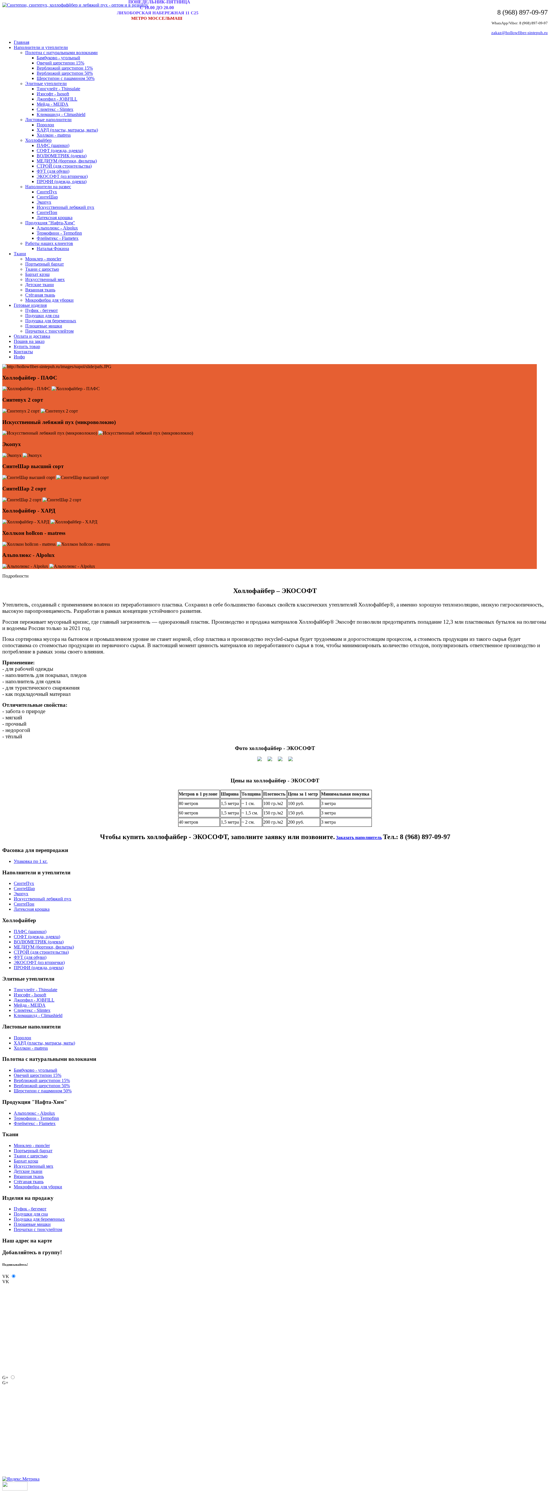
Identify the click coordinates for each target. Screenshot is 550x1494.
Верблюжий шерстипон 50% (65, 73)
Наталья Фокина (53, 248)
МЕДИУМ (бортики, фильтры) (67, 160)
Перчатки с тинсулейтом (49, 331)
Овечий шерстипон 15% (60, 62)
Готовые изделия (30, 305)
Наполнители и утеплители (41, 47)
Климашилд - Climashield (61, 114)
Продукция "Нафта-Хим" (50, 222)
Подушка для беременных (50, 320)
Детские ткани (39, 284)
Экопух (44, 202)
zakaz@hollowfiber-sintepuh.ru (519, 32)
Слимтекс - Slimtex (55, 109)
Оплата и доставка (32, 336)
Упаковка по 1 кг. (31, 861)
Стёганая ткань (40, 294)
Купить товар (27, 346)
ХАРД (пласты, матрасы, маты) (67, 129)
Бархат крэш (37, 274)
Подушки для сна (42, 315)
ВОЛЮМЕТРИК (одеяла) (62, 155)
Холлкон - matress (54, 135)
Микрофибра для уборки (49, 300)
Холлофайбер (38, 140)
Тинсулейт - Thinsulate (58, 88)
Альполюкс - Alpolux (57, 227)
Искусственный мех (45, 279)
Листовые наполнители (48, 119)
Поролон (45, 124)
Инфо (19, 356)
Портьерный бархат (44, 264)
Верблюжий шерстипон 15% (65, 68)
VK (5, 1276)
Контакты (23, 351)
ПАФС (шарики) (53, 145)
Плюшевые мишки (43, 325)
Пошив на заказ (29, 341)
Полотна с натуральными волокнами (61, 52)
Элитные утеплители (46, 83)
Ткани (20, 253)
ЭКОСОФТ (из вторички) (62, 176)
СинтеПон (47, 212)
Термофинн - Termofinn (59, 233)
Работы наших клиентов (49, 243)
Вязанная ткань (40, 289)
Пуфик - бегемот (41, 310)
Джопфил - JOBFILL (57, 99)
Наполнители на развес (48, 186)
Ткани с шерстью (42, 269)
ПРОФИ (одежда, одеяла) (62, 181)
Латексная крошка (54, 217)
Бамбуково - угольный (58, 57)
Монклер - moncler (43, 258)
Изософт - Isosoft (53, 93)
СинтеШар (47, 197)
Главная (21, 42)
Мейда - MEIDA (52, 104)
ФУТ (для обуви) (53, 171)
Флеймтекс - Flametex (57, 238)
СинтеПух (47, 191)
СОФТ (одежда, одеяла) (60, 150)
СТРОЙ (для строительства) (64, 166)
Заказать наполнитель (359, 837)
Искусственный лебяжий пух (65, 207)
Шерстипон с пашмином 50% (66, 78)
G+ (5, 1377)
